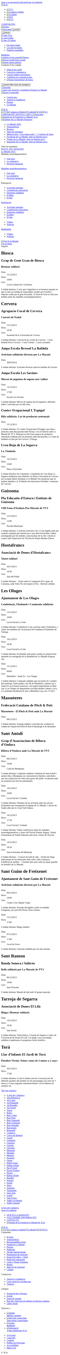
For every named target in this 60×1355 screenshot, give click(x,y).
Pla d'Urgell (12, 1168)
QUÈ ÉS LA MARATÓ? (18, 1215)
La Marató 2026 (14, 124)
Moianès (10, 1153)
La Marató (42, 90)
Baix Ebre (11, 1118)
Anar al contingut (34, 2)
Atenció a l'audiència (21, 90)
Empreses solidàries (15, 193)
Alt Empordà (12, 1103)
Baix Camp (12, 1115)
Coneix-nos (6, 90)
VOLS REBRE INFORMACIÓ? (22, 1217)
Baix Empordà (13, 1120)
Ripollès (10, 1178)
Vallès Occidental (14, 1200)
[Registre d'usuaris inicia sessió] (16, 29)
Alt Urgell (11, 1108)
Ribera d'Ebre (13, 1175)
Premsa (34, 90)
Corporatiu (6, 87)
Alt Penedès (12, 1105)
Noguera (10, 1158)
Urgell (9, 1195)
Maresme (11, 1150)
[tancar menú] (5, 92)
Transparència (13, 127)
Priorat (10, 1173)
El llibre (10, 195)
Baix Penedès (13, 1125)
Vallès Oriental (13, 1203)
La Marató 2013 (8, 151)
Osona (9, 1160)
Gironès (10, 1145)
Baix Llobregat (13, 1123)
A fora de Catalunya (15, 1095)
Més (30, 134)
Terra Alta (11, 1193)
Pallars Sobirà (13, 1165)
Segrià (9, 1183)
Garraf (9, 1138)
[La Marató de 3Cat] (19, 118)
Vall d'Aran (12, 1198)
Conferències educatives (17, 190)
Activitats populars (15, 188)
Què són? (11, 159)
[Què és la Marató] (9, 241)
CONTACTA (13, 1220)
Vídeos (10, 222)
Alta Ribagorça (13, 1098)
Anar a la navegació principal (14, 2)
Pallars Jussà (12, 1163)
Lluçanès (11, 1148)
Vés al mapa (6, 244)
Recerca (10, 129)
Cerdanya (11, 1133)
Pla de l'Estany (13, 1170)
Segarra (10, 1180)
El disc (10, 198)
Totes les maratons (15, 132)
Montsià (10, 1155)
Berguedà (11, 1130)
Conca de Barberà (15, 1135)
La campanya (13, 161)
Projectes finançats (15, 164)
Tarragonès (11, 1190)
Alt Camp (11, 1100)
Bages (9, 1113)
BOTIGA (20, 114)
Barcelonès (11, 1128)
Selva (9, 1185)
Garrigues (11, 1140)
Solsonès (11, 1188)
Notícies (10, 224)
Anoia (9, 1110)
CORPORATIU (8, 24)
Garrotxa (11, 1143)
